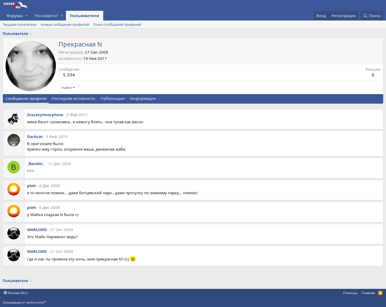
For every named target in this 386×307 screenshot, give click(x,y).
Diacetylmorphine (45, 114)
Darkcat (35, 136)
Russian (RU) (17, 292)
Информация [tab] (142, 98)
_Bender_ (36, 163)
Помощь (350, 292)
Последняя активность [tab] (73, 98)
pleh (31, 185)
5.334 (69, 75)
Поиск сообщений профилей (117, 24)
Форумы (15, 15)
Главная (368, 292)
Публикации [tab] (113, 98)
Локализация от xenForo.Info (24, 302)
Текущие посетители (19, 24)
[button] (26, 16)
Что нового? (46, 15)
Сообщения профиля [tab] (26, 98)
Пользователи (84, 15)
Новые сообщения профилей (65, 24)
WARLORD (37, 229)
